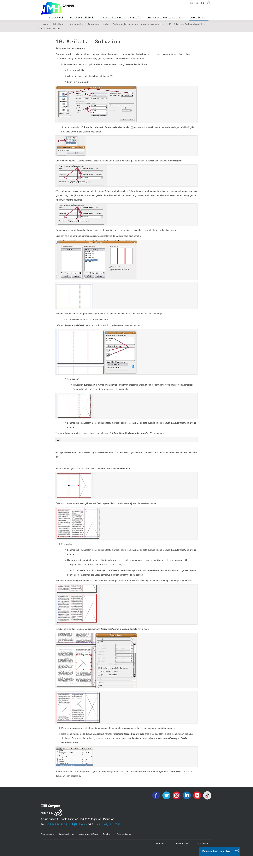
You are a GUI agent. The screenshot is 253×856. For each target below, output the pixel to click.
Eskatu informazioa (216, 851)
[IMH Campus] (58, 8)
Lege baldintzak (66, 834)
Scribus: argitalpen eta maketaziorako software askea (138, 24)
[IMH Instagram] (177, 795)
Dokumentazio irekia (98, 24)
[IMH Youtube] (197, 795)
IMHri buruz (59, 24)
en (202, 3)
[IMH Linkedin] (187, 795)
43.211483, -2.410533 (107, 824)
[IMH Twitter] (166, 795)
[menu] (57, 17)
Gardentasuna (47, 834)
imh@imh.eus (77, 824)
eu (191, 3)
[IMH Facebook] (156, 795)
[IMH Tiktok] (207, 795)
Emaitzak (107, 834)
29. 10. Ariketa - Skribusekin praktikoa (187, 24)
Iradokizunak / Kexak (88, 834)
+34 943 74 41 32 (56, 824)
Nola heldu (47, 812)
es (197, 3)
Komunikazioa (76, 24)
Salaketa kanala (124, 834)
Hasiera (44, 24)
